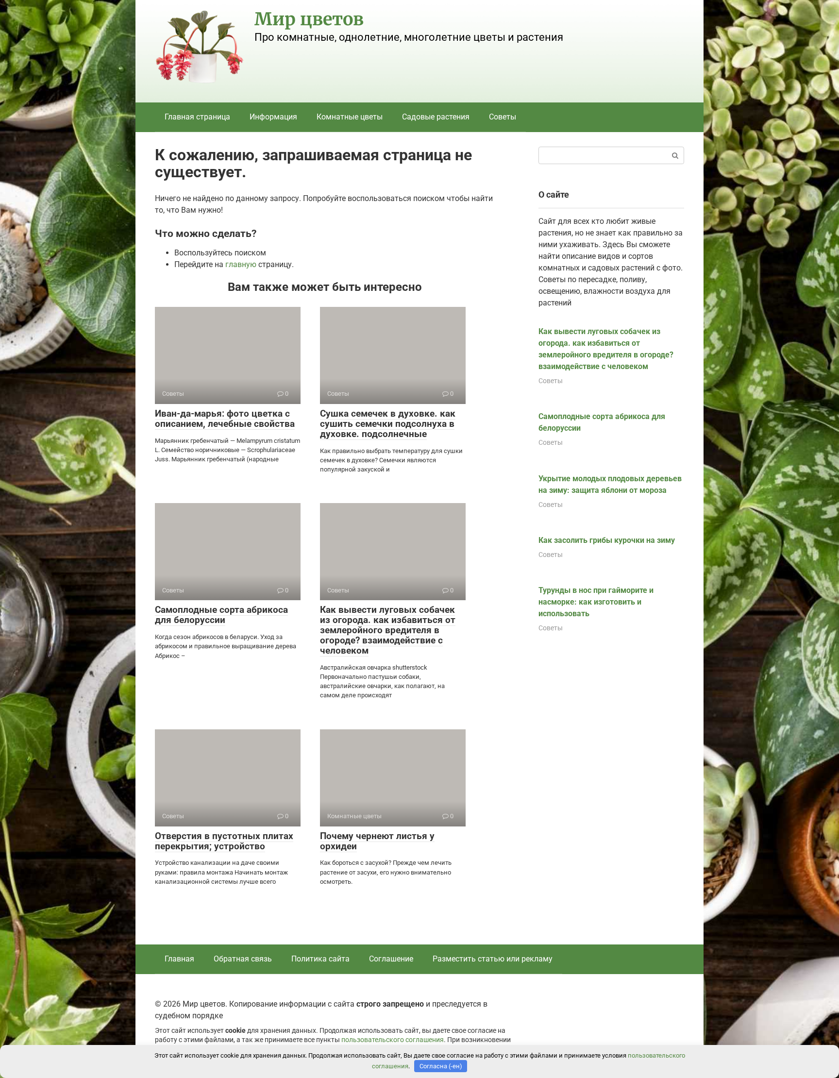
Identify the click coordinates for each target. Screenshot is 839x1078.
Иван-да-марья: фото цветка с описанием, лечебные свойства (225, 418)
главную (240, 264)
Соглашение (391, 958)
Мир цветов (309, 19)
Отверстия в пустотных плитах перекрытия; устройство (224, 841)
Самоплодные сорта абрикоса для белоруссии (221, 614)
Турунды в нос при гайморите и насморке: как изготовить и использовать (596, 602)
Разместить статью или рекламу (493, 958)
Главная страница (197, 116)
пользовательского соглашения (392, 1040)
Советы (502, 116)
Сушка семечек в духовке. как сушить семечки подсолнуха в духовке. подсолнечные (387, 423)
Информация (273, 116)
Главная (179, 958)
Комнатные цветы (350, 116)
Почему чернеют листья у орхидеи (377, 841)
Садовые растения (436, 116)
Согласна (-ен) (441, 1066)
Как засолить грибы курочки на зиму (606, 540)
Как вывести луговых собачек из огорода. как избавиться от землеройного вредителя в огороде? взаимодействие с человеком (387, 630)
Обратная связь (243, 958)
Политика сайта (320, 958)
